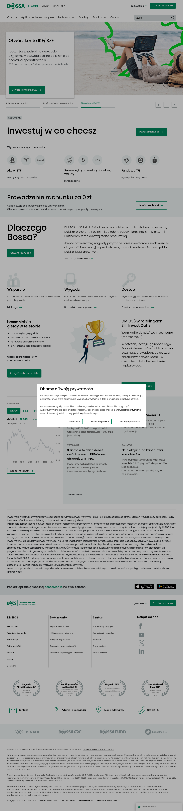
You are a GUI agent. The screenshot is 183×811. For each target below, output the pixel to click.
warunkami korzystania (128, 410)
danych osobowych (88, 413)
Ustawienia (74, 421)
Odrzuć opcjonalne (99, 421)
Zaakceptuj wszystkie (129, 421)
